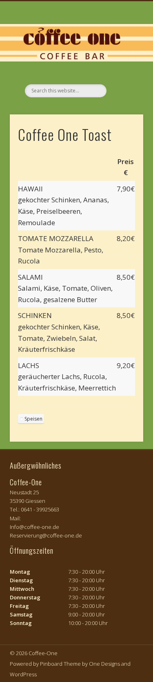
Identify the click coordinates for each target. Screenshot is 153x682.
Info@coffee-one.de (34, 527)
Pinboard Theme (60, 663)
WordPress (23, 674)
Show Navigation (123, 72)
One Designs (104, 663)
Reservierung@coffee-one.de (46, 535)
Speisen (33, 418)
